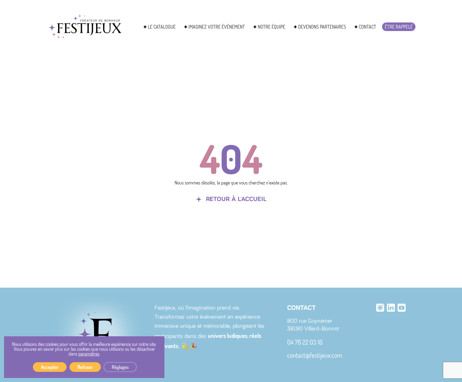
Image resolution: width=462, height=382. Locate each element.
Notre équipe (271, 27)
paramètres (88, 353)
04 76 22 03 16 (304, 342)
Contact (367, 27)
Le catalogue (162, 27)
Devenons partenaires (322, 27)
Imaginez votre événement (216, 27)
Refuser (85, 367)
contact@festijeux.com (314, 355)
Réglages (120, 367)
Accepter (50, 367)
